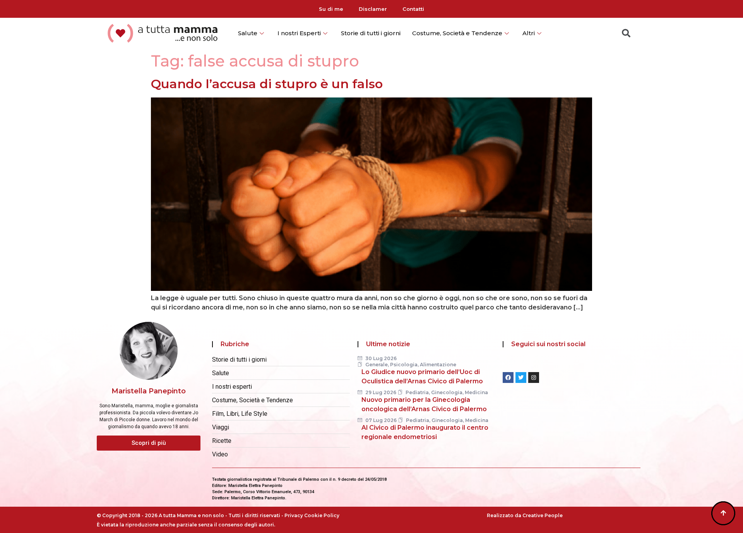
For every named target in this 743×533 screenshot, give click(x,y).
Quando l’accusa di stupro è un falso (267, 83)
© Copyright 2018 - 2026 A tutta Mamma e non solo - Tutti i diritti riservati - (190, 515)
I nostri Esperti (299, 33)
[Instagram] (533, 377)
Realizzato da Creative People (525, 515)
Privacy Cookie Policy (311, 515)
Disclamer (373, 9)
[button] (148, 443)
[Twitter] (520, 377)
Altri (528, 33)
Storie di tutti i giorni (371, 33)
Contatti (413, 9)
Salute (247, 33)
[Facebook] (508, 377)
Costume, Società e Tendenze (457, 33)
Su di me (331, 9)
